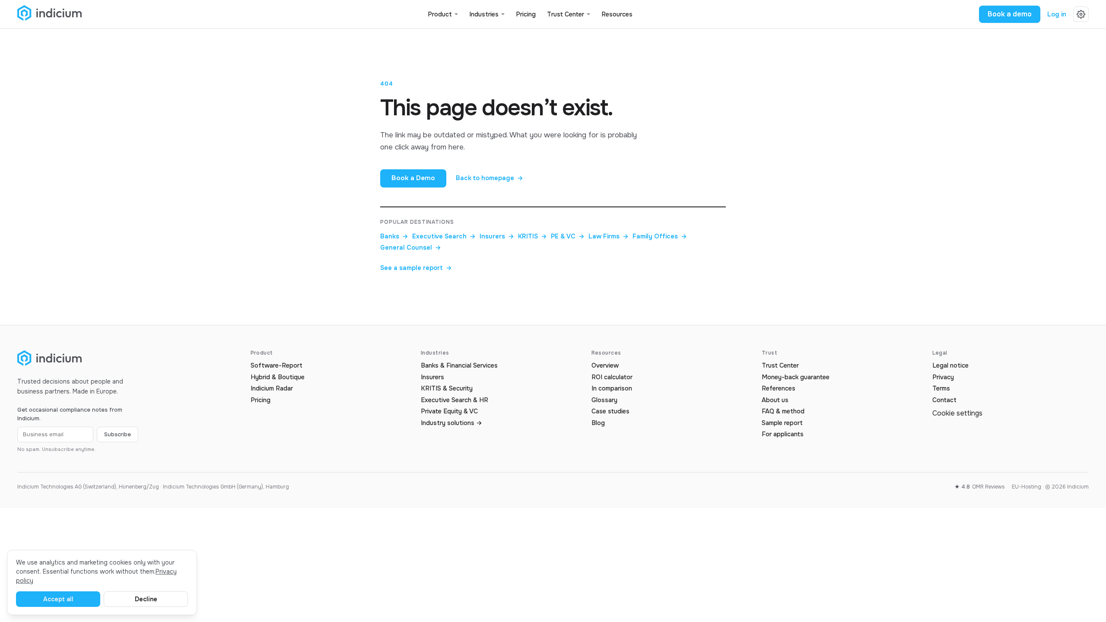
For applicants (783, 434)
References (778, 388)
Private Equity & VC (449, 411)
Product (440, 14)
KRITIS (532, 236)
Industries (484, 14)
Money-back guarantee (796, 377)
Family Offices (659, 236)
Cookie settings (957, 413)
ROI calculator (611, 377)
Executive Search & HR (454, 400)
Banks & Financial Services (459, 365)
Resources (616, 14)
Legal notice (950, 365)
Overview (605, 365)
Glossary (604, 400)
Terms (941, 388)
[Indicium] (49, 14)
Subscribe (117, 434)
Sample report (782, 423)
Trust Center (565, 14)
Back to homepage (489, 178)
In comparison (611, 388)
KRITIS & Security (447, 388)
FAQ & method (783, 411)
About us (775, 400)
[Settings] (1081, 14)
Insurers (497, 236)
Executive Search (444, 236)
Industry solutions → (451, 423)
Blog (598, 423)
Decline (146, 599)
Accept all (58, 599)
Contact (944, 400)
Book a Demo (413, 178)
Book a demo (1010, 14)
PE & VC (568, 236)
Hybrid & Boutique (278, 377)
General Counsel (410, 247)
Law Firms (608, 236)
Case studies (610, 411)
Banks (394, 236)
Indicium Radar (272, 388)
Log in (1056, 14)
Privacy (943, 377)
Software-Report (276, 365)
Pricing (526, 14)
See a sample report (416, 268)
